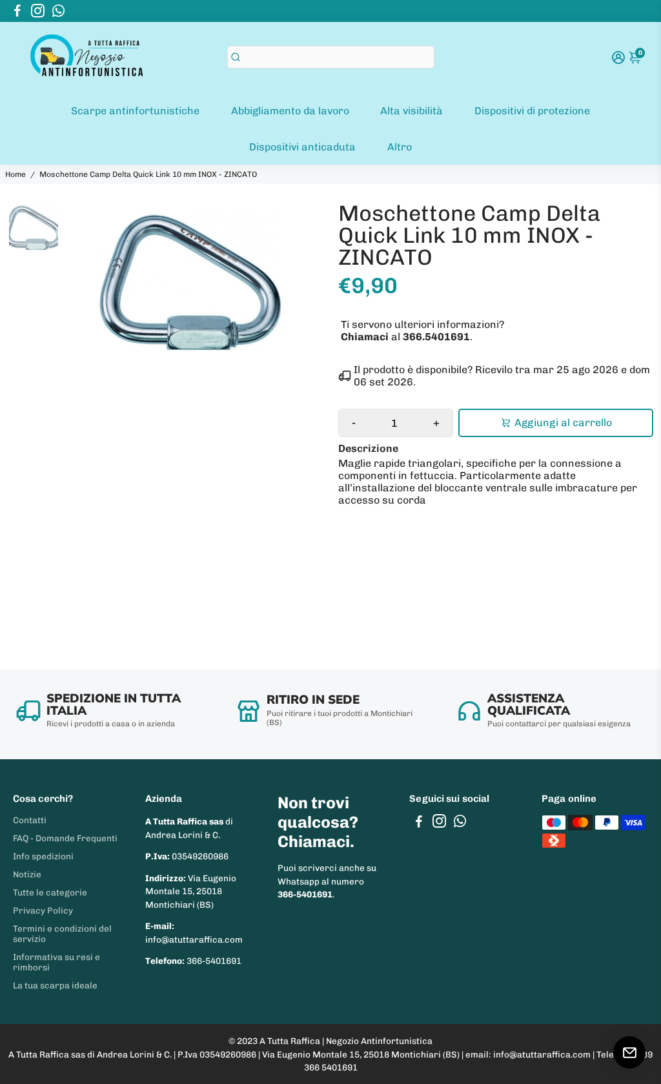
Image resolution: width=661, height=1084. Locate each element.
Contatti (29, 820)
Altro (399, 147)
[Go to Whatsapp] (58, 11)
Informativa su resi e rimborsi (56, 962)
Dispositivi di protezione (532, 111)
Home (15, 174)
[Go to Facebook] (17, 11)
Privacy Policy (43, 910)
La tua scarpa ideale (55, 985)
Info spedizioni (43, 856)
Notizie (27, 874)
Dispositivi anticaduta (302, 147)
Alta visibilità (411, 111)
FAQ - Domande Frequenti (65, 838)
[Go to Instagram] (38, 11)
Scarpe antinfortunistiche (135, 111)
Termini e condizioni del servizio (62, 933)
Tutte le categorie (50, 892)
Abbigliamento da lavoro (290, 111)
